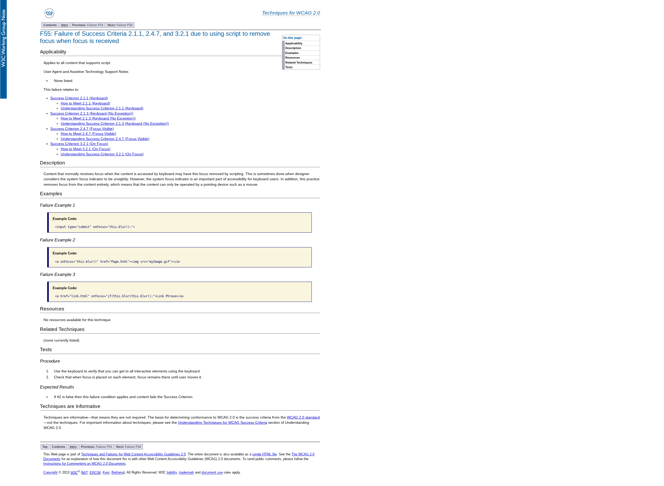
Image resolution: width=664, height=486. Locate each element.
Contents (50, 25)
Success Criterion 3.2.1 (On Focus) (79, 144)
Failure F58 (120, 25)
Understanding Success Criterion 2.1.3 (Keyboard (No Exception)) (115, 123)
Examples (292, 52)
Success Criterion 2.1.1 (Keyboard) (79, 98)
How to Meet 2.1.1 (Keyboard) (85, 103)
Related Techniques (298, 62)
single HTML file (264, 454)
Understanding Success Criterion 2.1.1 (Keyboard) (102, 108)
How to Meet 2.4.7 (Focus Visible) (88, 133)
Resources (292, 57)
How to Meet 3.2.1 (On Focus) (85, 149)
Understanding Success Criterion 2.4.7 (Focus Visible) (105, 139)
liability (172, 473)
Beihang (118, 473)
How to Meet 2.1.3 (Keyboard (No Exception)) (98, 118)
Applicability (293, 43)
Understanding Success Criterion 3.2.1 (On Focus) (102, 154)
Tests (289, 67)
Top (44, 446)
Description (293, 48)
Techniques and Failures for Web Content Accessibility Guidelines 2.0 (133, 454)
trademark (186, 473)
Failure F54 (87, 25)
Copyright (50, 473)
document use (212, 473)
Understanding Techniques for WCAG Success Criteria (222, 422)
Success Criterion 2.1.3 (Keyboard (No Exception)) (91, 113)
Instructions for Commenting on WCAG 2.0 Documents (84, 464)
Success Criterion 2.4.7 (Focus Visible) (82, 129)
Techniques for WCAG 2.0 (291, 13)
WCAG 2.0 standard (303, 417)
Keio (106, 473)
